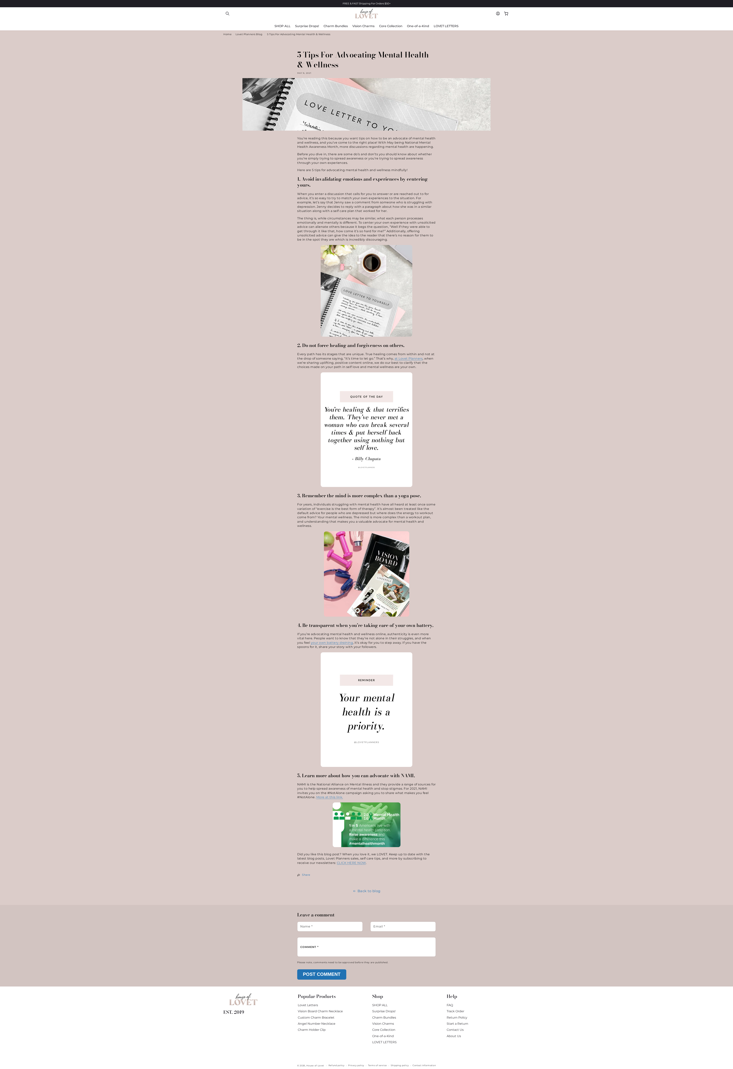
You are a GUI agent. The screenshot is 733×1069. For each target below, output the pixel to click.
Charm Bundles (384, 1017)
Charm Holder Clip (312, 1030)
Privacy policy (356, 1065)
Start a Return (457, 1023)
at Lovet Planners (409, 358)
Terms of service (377, 1065)
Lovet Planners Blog (249, 34)
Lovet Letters (308, 1005)
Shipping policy (400, 1065)
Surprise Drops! (384, 1011)
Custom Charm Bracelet (316, 1017)
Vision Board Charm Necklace (320, 1011)
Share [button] (306, 875)
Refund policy (337, 1065)
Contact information (424, 1065)
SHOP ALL (379, 1005)
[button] (227, 13)
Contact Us (455, 1030)
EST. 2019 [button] (233, 1012)
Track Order (455, 1011)
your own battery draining (332, 642)
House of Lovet (315, 1065)
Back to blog (369, 891)
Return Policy (457, 1017)
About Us (454, 1036)
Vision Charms (383, 1023)
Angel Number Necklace (316, 1023)
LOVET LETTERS (384, 1042)
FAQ (450, 1005)
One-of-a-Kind (383, 1036)
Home (227, 34)
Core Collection (383, 1030)
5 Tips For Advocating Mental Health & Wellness (298, 34)
